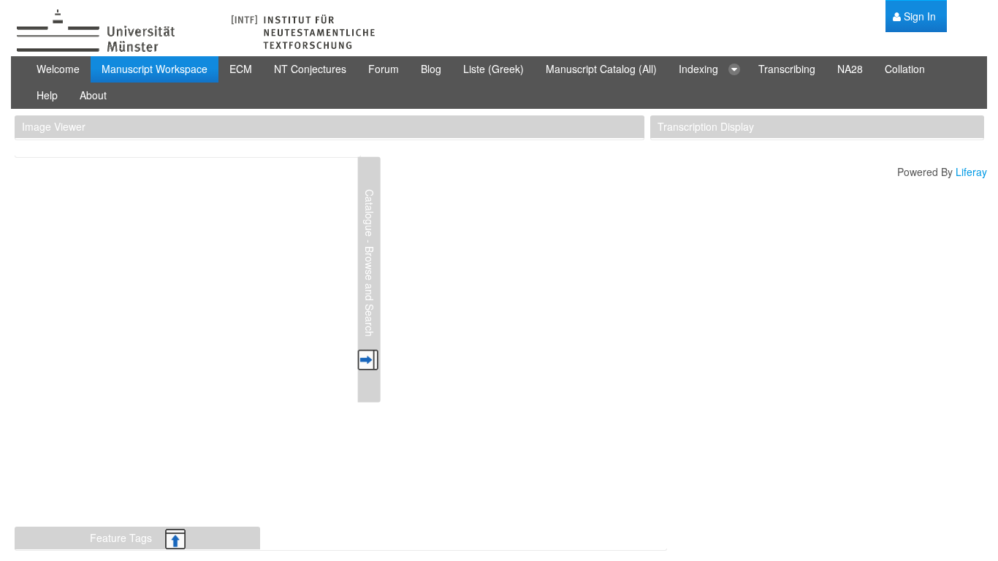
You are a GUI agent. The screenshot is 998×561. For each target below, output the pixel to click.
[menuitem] (914, 16)
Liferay (971, 171)
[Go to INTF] (193, 31)
